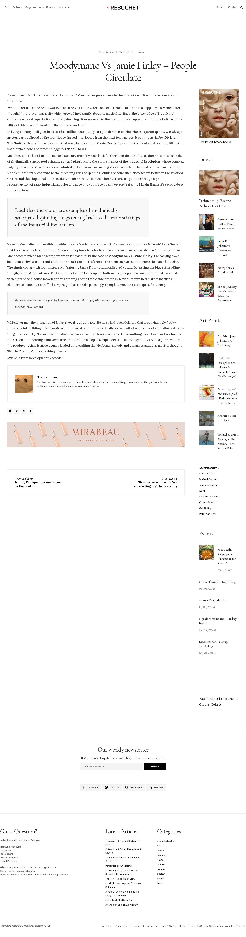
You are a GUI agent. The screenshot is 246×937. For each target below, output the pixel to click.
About (219, 7)
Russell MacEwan (208, 496)
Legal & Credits (168, 926)
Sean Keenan (106, 52)
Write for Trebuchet (235, 926)
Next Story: (154, 482)
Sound (141, 52)
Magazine (30, 7)
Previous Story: (38, 482)
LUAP (202, 490)
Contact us (121, 926)
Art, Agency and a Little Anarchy (121, 904)
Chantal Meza (206, 502)
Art (6, 7)
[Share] (31, 411)
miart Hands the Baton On (118, 900)
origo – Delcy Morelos (213, 600)
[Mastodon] (17, 411)
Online (16, 7)
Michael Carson (207, 479)
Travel (160, 883)
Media (182, 926)
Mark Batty (205, 473)
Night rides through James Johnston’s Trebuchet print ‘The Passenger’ (227, 367)
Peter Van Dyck (207, 513)
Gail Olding (205, 508)
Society (161, 873)
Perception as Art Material (118, 865)
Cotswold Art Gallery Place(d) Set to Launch (227, 223)
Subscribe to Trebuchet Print (143, 926)
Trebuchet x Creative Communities (205, 926)
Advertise (107, 926)
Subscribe (64, 7)
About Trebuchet (166, 841)
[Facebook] (10, 411)
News (160, 859)
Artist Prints (46, 7)
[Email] (24, 411)
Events (160, 850)
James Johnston (208, 485)
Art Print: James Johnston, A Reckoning (227, 340)
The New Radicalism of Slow (120, 878)
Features (161, 855)
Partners (161, 864)
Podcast (161, 869)
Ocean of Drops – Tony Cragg (217, 582)
